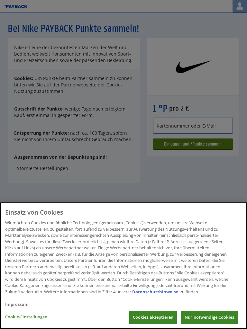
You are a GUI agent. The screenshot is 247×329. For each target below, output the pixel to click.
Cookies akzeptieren (153, 317)
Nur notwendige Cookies (209, 317)
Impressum (17, 304)
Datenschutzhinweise (155, 292)
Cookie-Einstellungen (26, 317)
